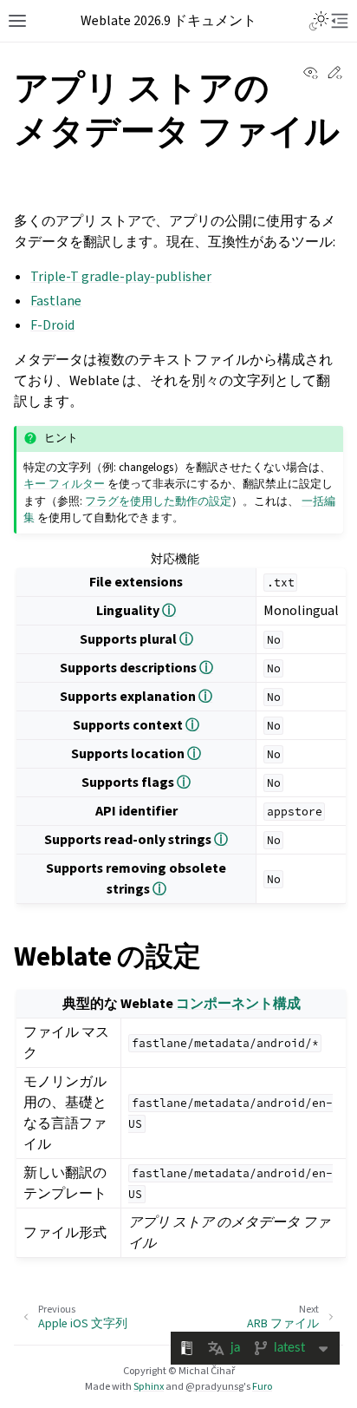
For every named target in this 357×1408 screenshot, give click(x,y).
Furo (262, 1386)
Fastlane (55, 300)
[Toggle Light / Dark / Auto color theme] (318, 20)
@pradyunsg (214, 1386)
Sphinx (148, 1386)
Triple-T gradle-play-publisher (120, 276)
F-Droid (52, 325)
